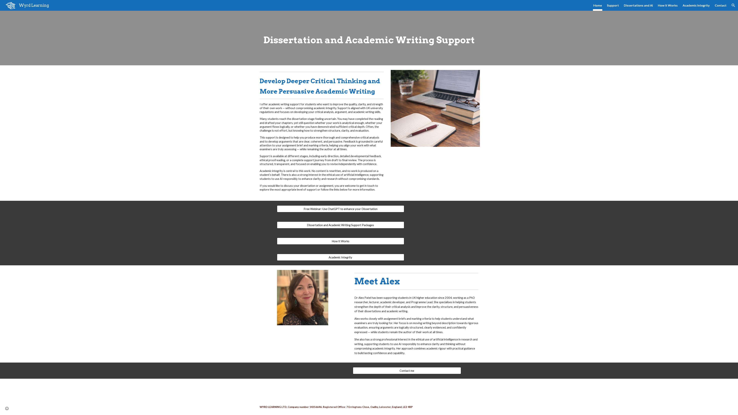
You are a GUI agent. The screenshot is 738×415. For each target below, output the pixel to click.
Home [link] (597, 5)
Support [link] (613, 5)
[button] (733, 5)
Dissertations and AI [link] (638, 5)
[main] (369, 38)
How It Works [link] (668, 5)
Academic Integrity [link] (696, 5)
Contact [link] (720, 5)
